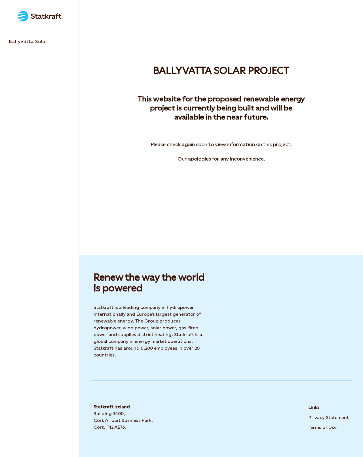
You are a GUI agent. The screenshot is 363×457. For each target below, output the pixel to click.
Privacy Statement (329, 417)
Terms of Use (323, 427)
